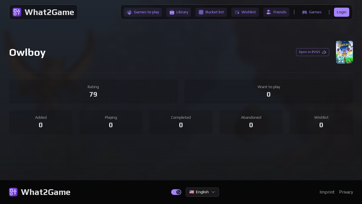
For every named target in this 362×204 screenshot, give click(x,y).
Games (315, 12)
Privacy (346, 192)
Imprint (327, 192)
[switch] (176, 192)
